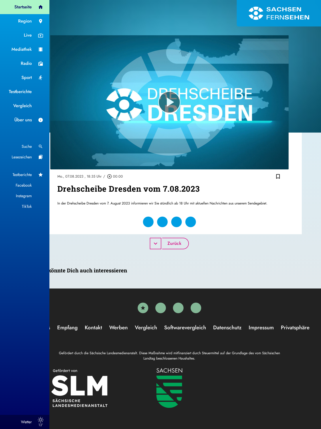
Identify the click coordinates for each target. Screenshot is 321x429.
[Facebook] (160, 308)
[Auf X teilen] (162, 222)
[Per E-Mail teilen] (190, 222)
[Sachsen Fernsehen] (279, 13)
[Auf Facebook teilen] (148, 222)
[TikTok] (196, 308)
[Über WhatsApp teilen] (176, 222)
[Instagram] (178, 308)
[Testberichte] (143, 308)
